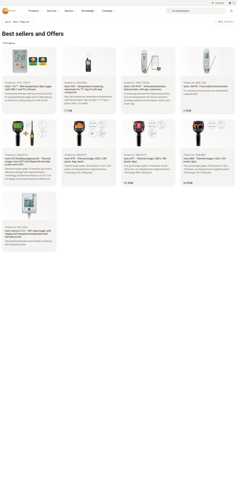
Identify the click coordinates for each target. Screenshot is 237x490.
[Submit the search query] (168, 10)
